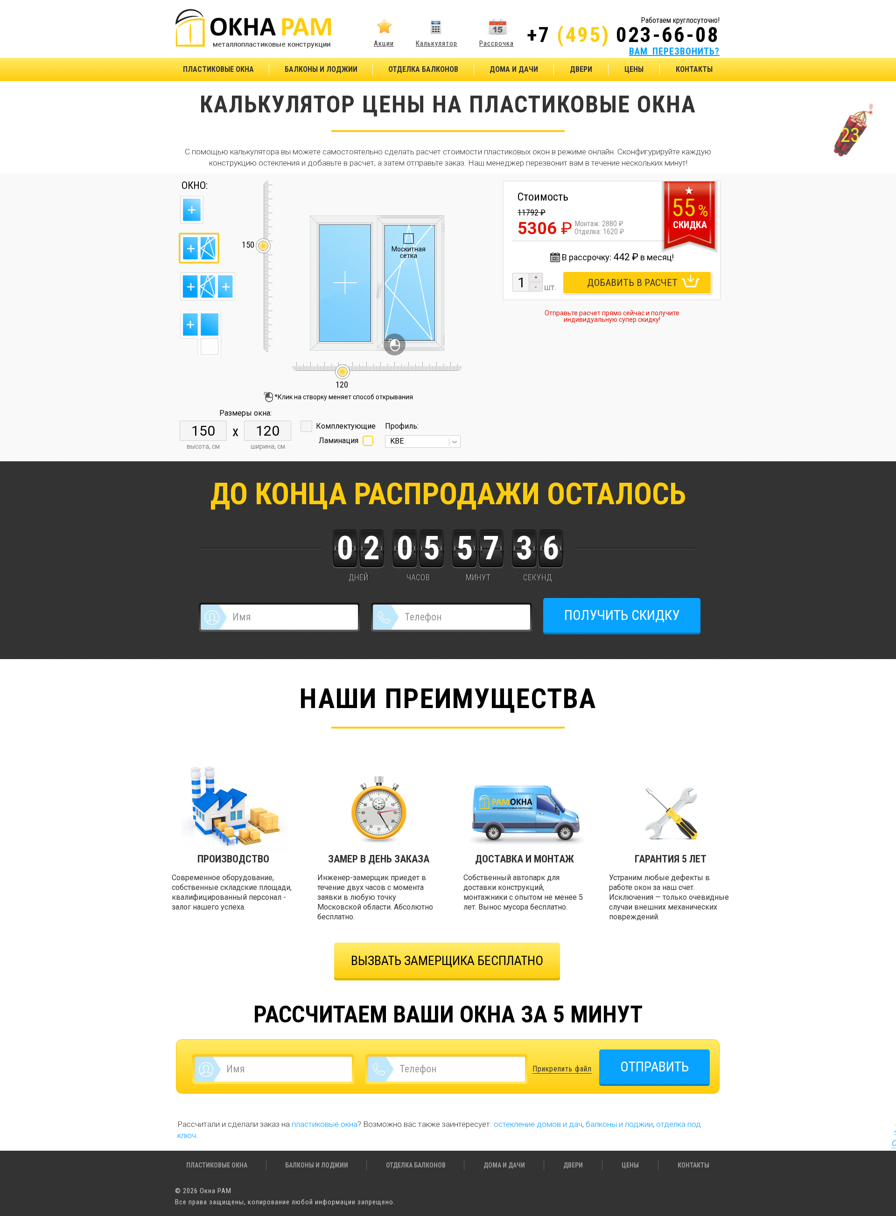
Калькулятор (436, 43)
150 (248, 245)
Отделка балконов (423, 69)
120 (342, 380)
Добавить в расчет (632, 282)
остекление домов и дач (538, 1124)
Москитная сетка (409, 252)
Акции (384, 43)
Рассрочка (496, 43)
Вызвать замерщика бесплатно (447, 960)
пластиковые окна (324, 1124)
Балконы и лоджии (321, 69)
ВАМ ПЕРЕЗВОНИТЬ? (674, 51)
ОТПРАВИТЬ (654, 1066)
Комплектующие (346, 426)
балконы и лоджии (619, 1124)
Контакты (694, 69)
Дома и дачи (514, 69)
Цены (634, 69)
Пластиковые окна (218, 69)
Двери (581, 69)
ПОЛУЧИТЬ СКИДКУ (621, 615)
